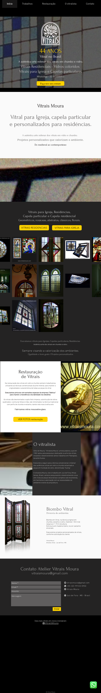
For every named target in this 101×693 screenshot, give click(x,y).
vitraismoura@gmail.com (50, 573)
